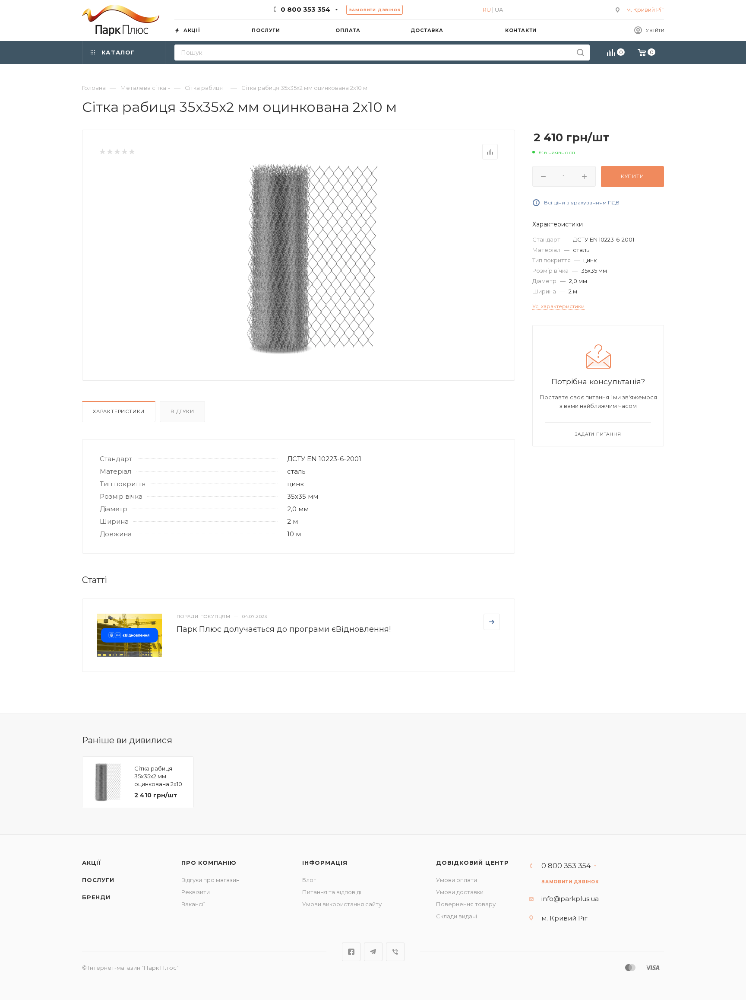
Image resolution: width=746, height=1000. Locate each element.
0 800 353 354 (305, 9)
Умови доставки (460, 892)
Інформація (325, 862)
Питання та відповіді (331, 892)
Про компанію (209, 862)
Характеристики (119, 411)
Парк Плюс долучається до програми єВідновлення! (284, 629)
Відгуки (182, 411)
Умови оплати (456, 879)
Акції (91, 862)
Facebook (351, 952)
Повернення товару (466, 904)
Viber (395, 952)
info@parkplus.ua (570, 899)
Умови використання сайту (342, 904)
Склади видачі (456, 916)
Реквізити (195, 892)
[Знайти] (580, 53)
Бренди (96, 897)
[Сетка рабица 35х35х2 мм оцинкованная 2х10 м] (313, 259)
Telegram (373, 952)
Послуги (98, 879)
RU (487, 9)
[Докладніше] (492, 622)
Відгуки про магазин (210, 879)
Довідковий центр (472, 862)
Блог (309, 879)
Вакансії (193, 904)
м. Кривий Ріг (645, 9)
